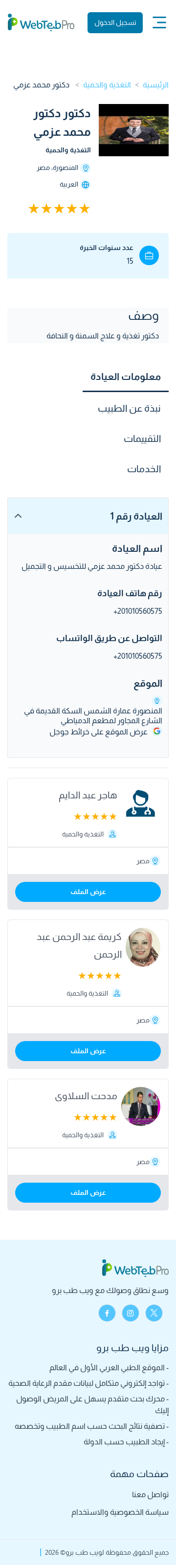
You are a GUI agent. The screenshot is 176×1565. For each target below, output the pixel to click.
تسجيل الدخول (115, 22)
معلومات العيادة (125, 376)
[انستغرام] (130, 1313)
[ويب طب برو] (41, 22)
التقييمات (142, 438)
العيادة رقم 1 (136, 516)
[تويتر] (154, 1313)
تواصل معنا (150, 1494)
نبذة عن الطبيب (129, 408)
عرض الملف (88, 892)
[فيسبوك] (107, 1313)
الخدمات (144, 468)
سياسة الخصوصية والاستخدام (120, 1512)
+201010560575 (137, 611)
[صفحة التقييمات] (49, 208)
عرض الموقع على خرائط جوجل (98, 732)
